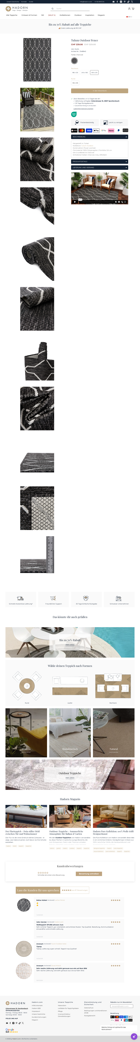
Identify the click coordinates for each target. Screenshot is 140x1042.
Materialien (62, 1005)
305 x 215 (94, 72)
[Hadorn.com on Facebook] (118, 1)
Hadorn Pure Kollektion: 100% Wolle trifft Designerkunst (113, 832)
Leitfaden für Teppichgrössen (68, 1008)
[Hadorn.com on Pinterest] (125, 1)
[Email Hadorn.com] (114, 1)
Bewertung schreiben (89, 874)
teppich (21, 846)
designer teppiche (99, 848)
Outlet (31, 2)
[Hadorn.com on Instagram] (121, 1)
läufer (14, 846)
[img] (66, 890)
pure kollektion (110, 851)
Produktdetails (80, 161)
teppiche (28, 846)
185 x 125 (75, 72)
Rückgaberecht (89, 1015)
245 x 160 (84, 72)
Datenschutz (88, 1008)
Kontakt (24, 2)
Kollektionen (65, 15)
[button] (67, 987)
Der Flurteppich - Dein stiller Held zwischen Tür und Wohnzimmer (22, 832)
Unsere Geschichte (13, 2)
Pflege (60, 1011)
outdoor (72, 848)
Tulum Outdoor (87, 146)
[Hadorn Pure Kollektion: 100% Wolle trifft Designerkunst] (114, 816)
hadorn (8, 846)
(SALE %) (51, 15)
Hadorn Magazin (70, 799)
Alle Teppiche (11, 15)
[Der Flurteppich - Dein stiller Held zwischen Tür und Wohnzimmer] (26, 816)
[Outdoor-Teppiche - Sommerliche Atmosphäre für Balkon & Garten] (70, 816)
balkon (52, 848)
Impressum (36, 1011)
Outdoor (78, 15)
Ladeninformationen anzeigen (83, 108)
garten (59, 848)
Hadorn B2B (36, 1008)
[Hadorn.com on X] (133, 1)
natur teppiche (118, 848)
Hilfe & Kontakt (37, 1005)
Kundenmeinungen (39, 1017)
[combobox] (72, 8)
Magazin (101, 15)
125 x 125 (75, 83)
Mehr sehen (70, 645)
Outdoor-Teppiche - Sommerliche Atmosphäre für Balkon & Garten (66, 832)
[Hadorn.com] (16, 8)
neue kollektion (98, 851)
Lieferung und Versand (83, 167)
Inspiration (89, 15)
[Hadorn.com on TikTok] (129, 1)
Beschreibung (79, 137)
